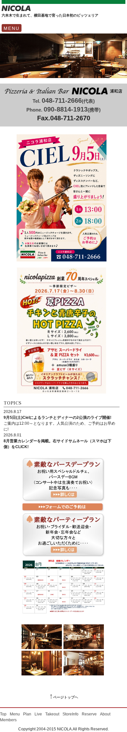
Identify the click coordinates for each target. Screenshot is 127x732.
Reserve (89, 714)
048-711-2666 (64, 100)
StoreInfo (70, 714)
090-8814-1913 (63, 109)
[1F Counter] (84, 637)
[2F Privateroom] (41, 664)
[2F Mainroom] (41, 637)
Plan (27, 714)
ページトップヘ (63, 697)
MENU (12, 28)
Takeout (52, 714)
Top (3, 714)
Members (8, 720)
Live (38, 714)
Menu (15, 714)
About (105, 714)
